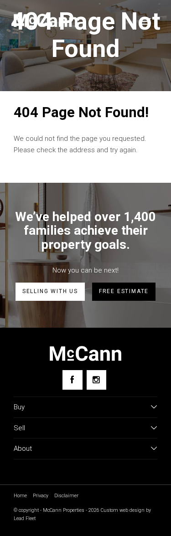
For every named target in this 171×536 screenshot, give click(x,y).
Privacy (40, 496)
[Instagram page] (96, 380)
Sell (19, 428)
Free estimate (124, 291)
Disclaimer (66, 496)
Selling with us (50, 291)
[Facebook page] (72, 380)
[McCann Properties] (46, 20)
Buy (19, 407)
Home (20, 496)
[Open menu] (146, 21)
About (23, 448)
